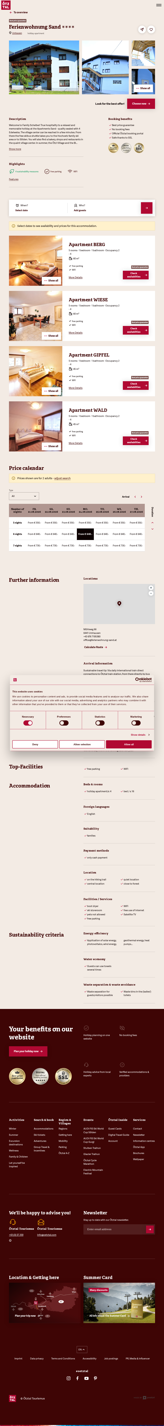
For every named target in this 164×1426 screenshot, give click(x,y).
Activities (16, 1120)
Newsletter (139, 1134)
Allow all (129, 744)
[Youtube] (86, 1378)
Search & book (44, 1120)
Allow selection (82, 744)
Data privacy (37, 1358)
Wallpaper (138, 1159)
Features (13, 179)
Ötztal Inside (117, 1120)
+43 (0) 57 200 (16, 1234)
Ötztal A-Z (64, 1153)
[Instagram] (68, 1378)
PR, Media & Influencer (138, 1358)
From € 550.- (34, 522)
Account (113, 1140)
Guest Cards (115, 1128)
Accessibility (89, 1358)
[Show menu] (159, 5)
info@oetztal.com (46, 1234)
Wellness (14, 1150)
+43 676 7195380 (91, 636)
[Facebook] (77, 1378)
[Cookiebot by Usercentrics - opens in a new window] (138, 679)
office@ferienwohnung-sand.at (100, 640)
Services (139, 1120)
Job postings (111, 1358)
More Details (75, 277)
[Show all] (35, 285)
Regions (63, 1128)
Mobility (63, 1140)
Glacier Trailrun (91, 1154)
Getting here (65, 1134)
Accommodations (43, 1128)
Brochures (138, 1153)
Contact (137, 1128)
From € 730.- (34, 545)
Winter (12, 1128)
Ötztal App (139, 1147)
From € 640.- (34, 534)
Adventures (40, 1140)
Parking (63, 1147)
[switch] (64, 722)
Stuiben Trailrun (92, 1148)
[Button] (150, 1229)
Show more (15, 148)
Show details (138, 734)
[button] (119, 604)
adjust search (62, 478)
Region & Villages (65, 1121)
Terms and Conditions (63, 1358)
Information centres (144, 1140)
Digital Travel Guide (118, 1134)
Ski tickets (39, 1134)
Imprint (18, 1358)
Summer (13, 1134)
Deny (35, 744)
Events (88, 1120)
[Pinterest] (95, 1378)
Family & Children (18, 1156)
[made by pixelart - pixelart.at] (144, 1398)
